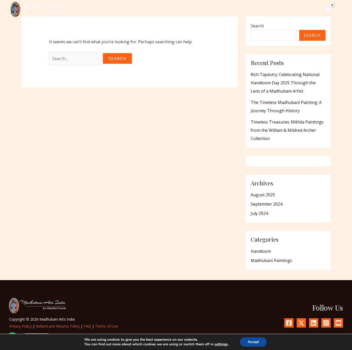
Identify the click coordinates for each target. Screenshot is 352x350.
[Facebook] (289, 323)
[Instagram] (326, 323)
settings (221, 344)
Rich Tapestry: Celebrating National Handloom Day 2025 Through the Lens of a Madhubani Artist (285, 83)
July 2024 (259, 213)
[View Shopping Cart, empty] (328, 9)
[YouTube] (338, 323)
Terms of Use (106, 326)
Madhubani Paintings (271, 260)
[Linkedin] (313, 323)
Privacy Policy (20, 326)
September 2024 (266, 204)
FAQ (87, 326)
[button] (174, 9)
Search (257, 26)
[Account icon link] (317, 9)
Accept (253, 341)
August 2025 (263, 195)
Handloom (261, 251)
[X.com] (301, 323)
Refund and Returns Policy (58, 326)
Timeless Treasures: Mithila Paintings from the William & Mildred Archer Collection (287, 130)
